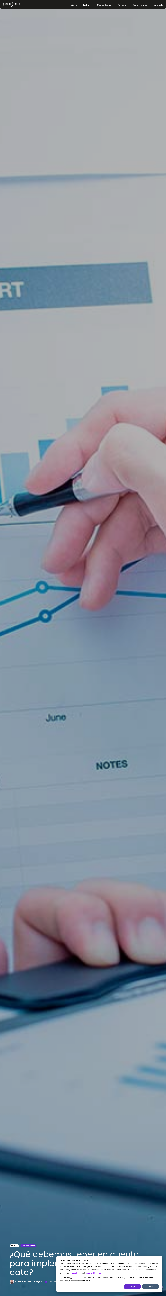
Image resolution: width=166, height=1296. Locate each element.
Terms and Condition (93, 1273)
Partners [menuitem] (121, 4)
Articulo (14, 1246)
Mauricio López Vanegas (30, 1281)
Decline (150, 1287)
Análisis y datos (28, 1246)
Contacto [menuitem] (158, 4)
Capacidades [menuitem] (104, 4)
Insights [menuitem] (73, 4)
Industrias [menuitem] (86, 4)
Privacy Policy (75, 1273)
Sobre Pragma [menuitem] (139, 4)
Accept (132, 1287)
